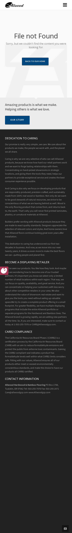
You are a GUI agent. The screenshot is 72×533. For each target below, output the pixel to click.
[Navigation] (65, 5)
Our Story (17, 119)
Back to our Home (35, 61)
